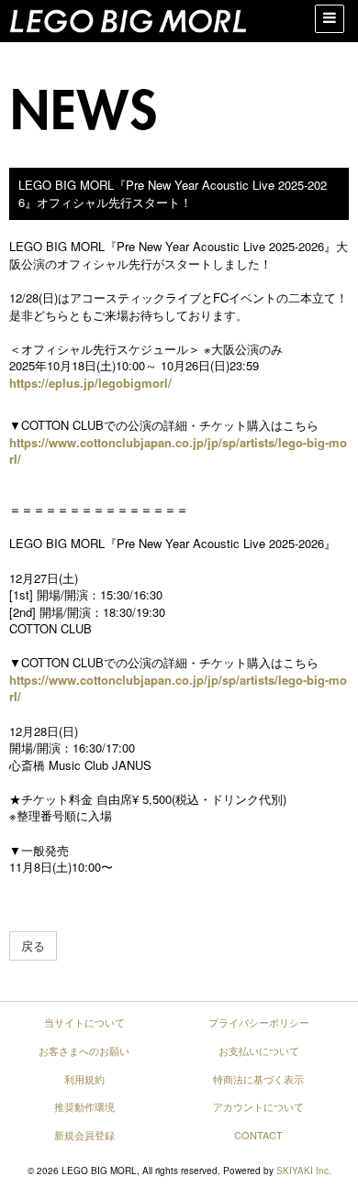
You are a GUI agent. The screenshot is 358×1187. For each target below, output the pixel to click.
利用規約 (84, 1079)
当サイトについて (84, 1022)
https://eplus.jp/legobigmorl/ (90, 382)
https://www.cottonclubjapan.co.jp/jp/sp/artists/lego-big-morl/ (178, 451)
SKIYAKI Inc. (303, 1170)
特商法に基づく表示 (258, 1079)
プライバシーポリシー (258, 1022)
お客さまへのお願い (84, 1050)
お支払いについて (258, 1050)
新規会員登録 (84, 1134)
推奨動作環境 (84, 1106)
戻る (33, 945)
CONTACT (258, 1134)
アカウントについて (258, 1106)
